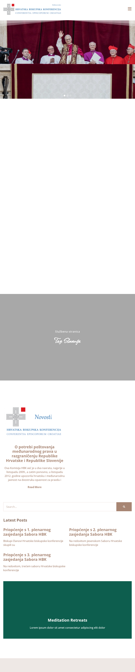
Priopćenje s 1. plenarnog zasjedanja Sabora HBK (27, 532)
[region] (67, 59)
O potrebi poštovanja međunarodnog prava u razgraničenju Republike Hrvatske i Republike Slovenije (34, 453)
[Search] (124, 506)
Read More (34, 487)
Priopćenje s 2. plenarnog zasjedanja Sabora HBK (93, 532)
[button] (64, 95)
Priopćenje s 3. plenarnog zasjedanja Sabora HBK (27, 557)
